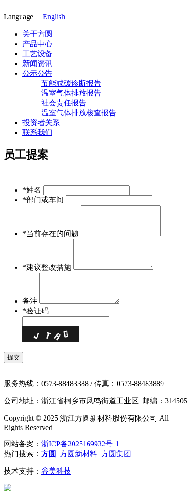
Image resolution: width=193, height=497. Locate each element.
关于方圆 (37, 34)
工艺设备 (37, 54)
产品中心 (37, 44)
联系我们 (37, 132)
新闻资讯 (37, 63)
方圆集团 (116, 454)
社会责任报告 (63, 103)
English (54, 17)
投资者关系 (41, 122)
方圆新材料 (78, 454)
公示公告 (37, 73)
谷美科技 (56, 471)
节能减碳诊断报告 (71, 83)
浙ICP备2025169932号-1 (80, 444)
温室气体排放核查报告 (78, 113)
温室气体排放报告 (71, 93)
